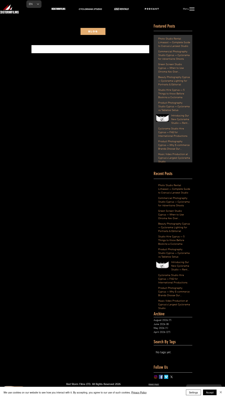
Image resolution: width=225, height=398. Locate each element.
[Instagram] (156, 377)
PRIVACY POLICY (154, 384)
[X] (171, 377)
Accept (210, 392)
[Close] (221, 392)
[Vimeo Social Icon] (166, 377)
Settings (193, 392)
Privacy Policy (139, 392)
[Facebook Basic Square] (161, 377)
